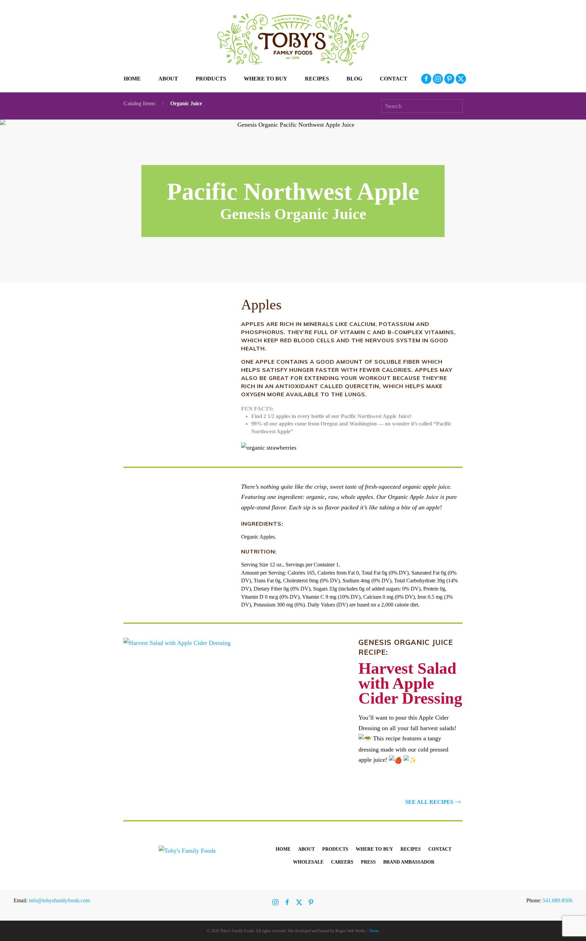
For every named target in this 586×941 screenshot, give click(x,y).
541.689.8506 (557, 900)
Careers (342, 862)
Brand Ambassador (408, 862)
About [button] (168, 79)
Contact (393, 79)
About (306, 849)
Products (335, 849)
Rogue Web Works (350, 930)
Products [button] (211, 79)
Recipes (317, 79)
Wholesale (308, 862)
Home (132, 79)
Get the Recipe (429, 781)
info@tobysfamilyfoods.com (59, 900)
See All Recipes (429, 802)
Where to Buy (265, 79)
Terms (374, 930)
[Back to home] (293, 39)
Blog (354, 79)
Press (368, 862)
